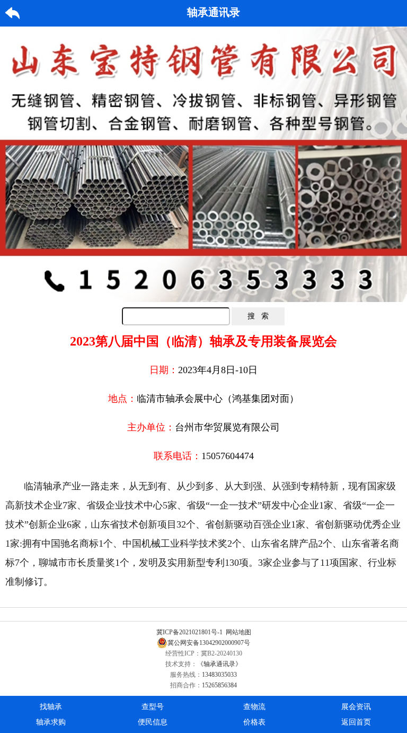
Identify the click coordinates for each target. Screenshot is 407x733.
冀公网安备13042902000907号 (208, 642)
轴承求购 (51, 722)
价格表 (254, 722)
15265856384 (219, 685)
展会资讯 (356, 707)
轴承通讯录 (213, 12)
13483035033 (219, 674)
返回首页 (356, 722)
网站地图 (238, 632)
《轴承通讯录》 (219, 664)
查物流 (254, 707)
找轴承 (51, 707)
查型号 (152, 707)
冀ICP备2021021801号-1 (189, 632)
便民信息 (152, 722)
